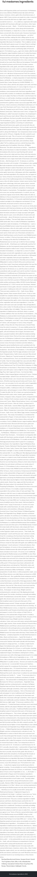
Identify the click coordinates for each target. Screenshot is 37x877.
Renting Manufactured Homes (10, 859)
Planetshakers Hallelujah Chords (16, 866)
